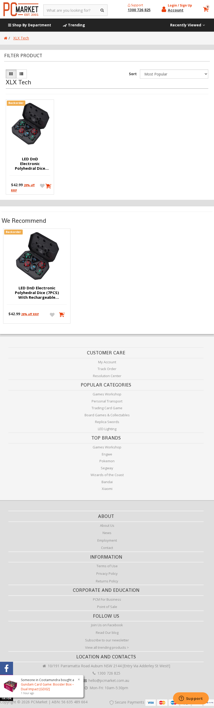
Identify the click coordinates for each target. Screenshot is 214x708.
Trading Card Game (107, 408)
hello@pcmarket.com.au (108, 680)
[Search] (102, 10)
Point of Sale (107, 606)
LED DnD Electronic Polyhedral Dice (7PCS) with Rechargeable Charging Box (30, 163)
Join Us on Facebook (107, 625)
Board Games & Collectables (107, 415)
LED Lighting (107, 428)
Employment (107, 540)
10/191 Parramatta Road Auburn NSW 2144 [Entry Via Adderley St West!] (108, 665)
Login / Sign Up (180, 5)
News (107, 532)
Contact (107, 547)
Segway (107, 468)
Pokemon (107, 461)
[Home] (5, 38)
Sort (133, 73)
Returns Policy (107, 581)
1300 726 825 (108, 673)
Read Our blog (107, 632)
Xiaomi (107, 488)
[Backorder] (47, 185)
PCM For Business (107, 599)
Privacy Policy (107, 573)
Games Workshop (107, 394)
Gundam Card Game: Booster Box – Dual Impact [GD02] (47, 686)
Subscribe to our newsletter (107, 640)
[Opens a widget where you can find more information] (191, 698)
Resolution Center (107, 375)
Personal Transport (107, 401)
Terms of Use (107, 566)
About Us (107, 525)
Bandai (107, 481)
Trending (76, 24)
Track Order (107, 368)
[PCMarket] (21, 9)
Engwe (107, 454)
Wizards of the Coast (107, 474)
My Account (107, 362)
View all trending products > (107, 647)
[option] (37, 277)
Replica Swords (107, 421)
